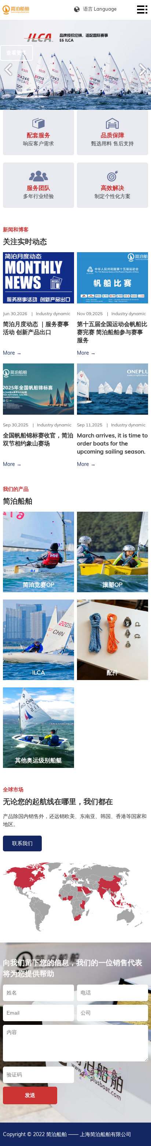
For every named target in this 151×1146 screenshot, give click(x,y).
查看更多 (16, 52)
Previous (8, 69)
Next (143, 69)
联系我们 (22, 843)
